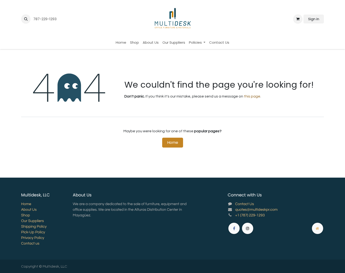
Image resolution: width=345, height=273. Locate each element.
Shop (25, 215)
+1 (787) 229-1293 (250, 215)
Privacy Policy (32, 238)
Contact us (30, 244)
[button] (26, 19)
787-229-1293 (45, 18)
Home (172, 142)
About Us (29, 210)
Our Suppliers (32, 221)
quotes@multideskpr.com (256, 210)
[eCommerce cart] (298, 19)
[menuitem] (121, 42)
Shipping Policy (34, 227)
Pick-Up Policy (33, 232)
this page (252, 96)
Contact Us (244, 204)
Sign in (313, 18)
